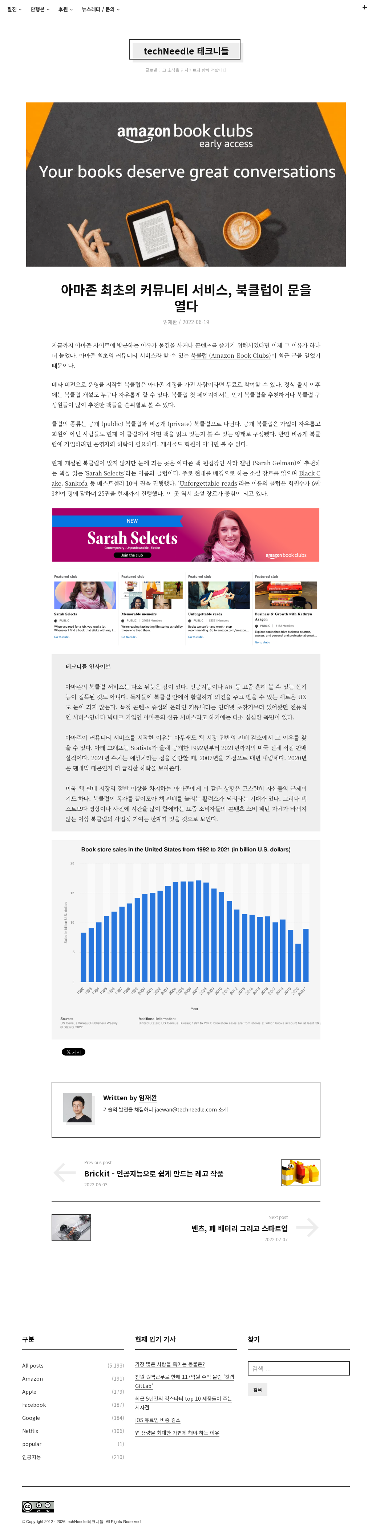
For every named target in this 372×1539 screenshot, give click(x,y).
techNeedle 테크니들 (186, 50)
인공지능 (31, 1457)
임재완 (170, 321)
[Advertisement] (186, 1288)
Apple (29, 1391)
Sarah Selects (105, 473)
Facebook (34, 1404)
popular (31, 1443)
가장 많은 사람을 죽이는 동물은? (170, 1364)
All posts (33, 1365)
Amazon (32, 1378)
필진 (12, 9)
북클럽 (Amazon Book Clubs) (231, 355)
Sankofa (76, 483)
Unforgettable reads (208, 483)
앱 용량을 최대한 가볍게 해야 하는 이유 (177, 1432)
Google (31, 1417)
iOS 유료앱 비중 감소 (158, 1419)
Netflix (30, 1430)
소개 (223, 1109)
